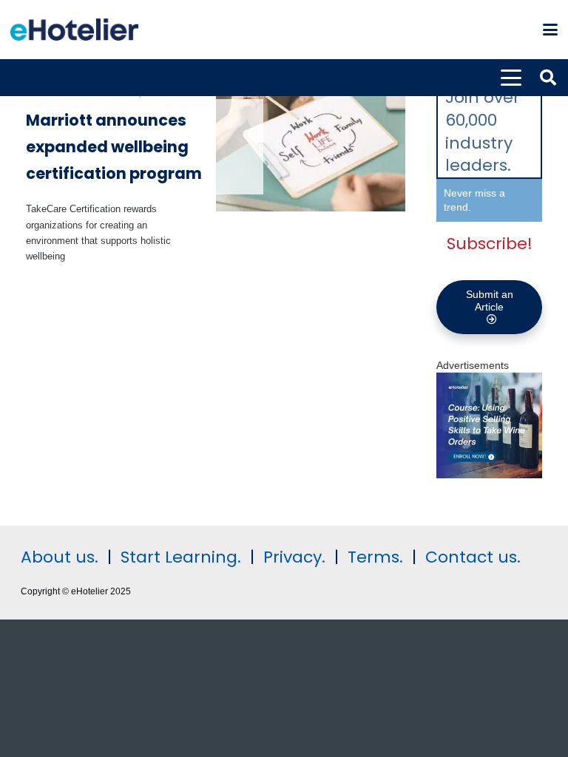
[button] (550, 29)
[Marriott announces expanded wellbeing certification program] (311, 148)
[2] (489, 475)
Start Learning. (178, 557)
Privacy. (294, 557)
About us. (59, 557)
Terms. (375, 557)
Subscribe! (489, 243)
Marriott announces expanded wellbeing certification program (114, 146)
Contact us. (473, 557)
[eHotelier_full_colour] (74, 29)
